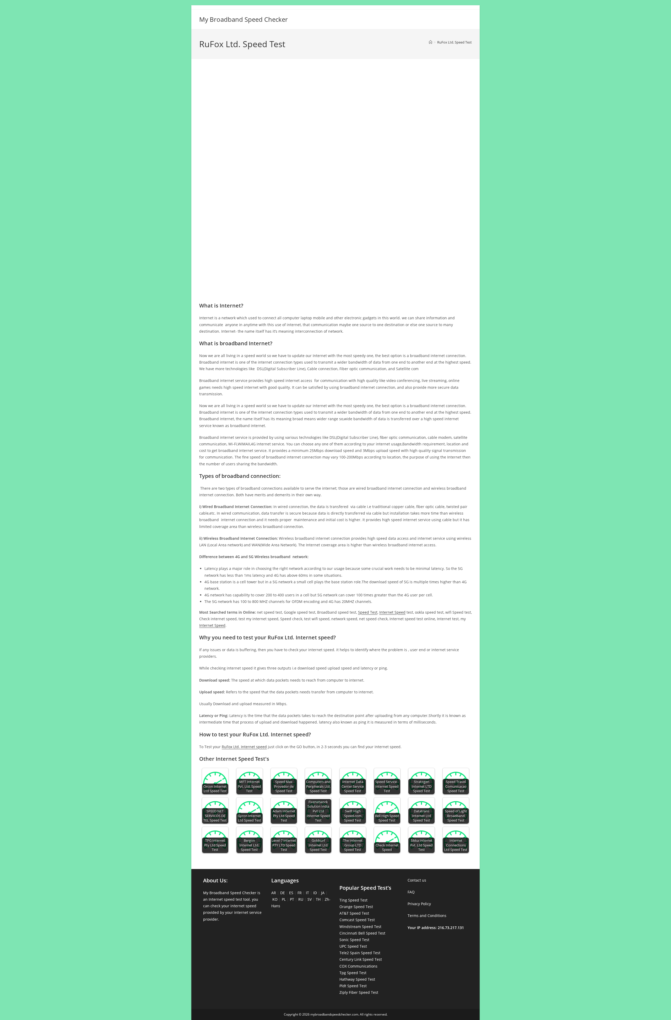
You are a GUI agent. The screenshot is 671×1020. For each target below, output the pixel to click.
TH (318, 899)
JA (322, 892)
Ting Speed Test (353, 900)
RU (300, 899)
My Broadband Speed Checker (243, 19)
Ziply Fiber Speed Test (358, 992)
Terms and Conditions (427, 915)
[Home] (430, 42)
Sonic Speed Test (354, 939)
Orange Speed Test (356, 906)
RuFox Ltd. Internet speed (244, 746)
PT (292, 899)
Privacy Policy (419, 903)
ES (291, 892)
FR (299, 892)
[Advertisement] (335, 86)
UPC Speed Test (353, 946)
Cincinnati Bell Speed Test (362, 933)
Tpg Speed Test (352, 972)
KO (275, 899)
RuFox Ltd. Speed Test (454, 42)
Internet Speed (392, 612)
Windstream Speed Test (360, 926)
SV (309, 899)
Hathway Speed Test (357, 979)
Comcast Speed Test (357, 919)
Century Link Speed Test (360, 959)
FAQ (411, 891)
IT (307, 892)
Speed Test (367, 612)
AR (273, 892)
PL (284, 899)
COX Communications (358, 966)
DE (282, 892)
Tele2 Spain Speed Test (359, 952)
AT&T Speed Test (354, 913)
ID (315, 892)
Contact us (417, 880)
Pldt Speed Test (353, 985)
